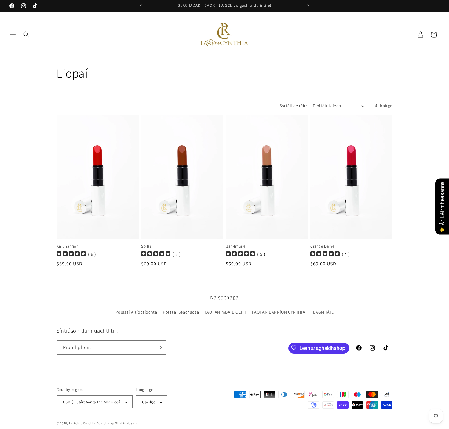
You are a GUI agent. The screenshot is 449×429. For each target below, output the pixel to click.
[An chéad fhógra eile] (308, 6)
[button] (13, 34)
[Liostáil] (159, 347)
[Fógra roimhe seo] (141, 6)
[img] (71, 254)
